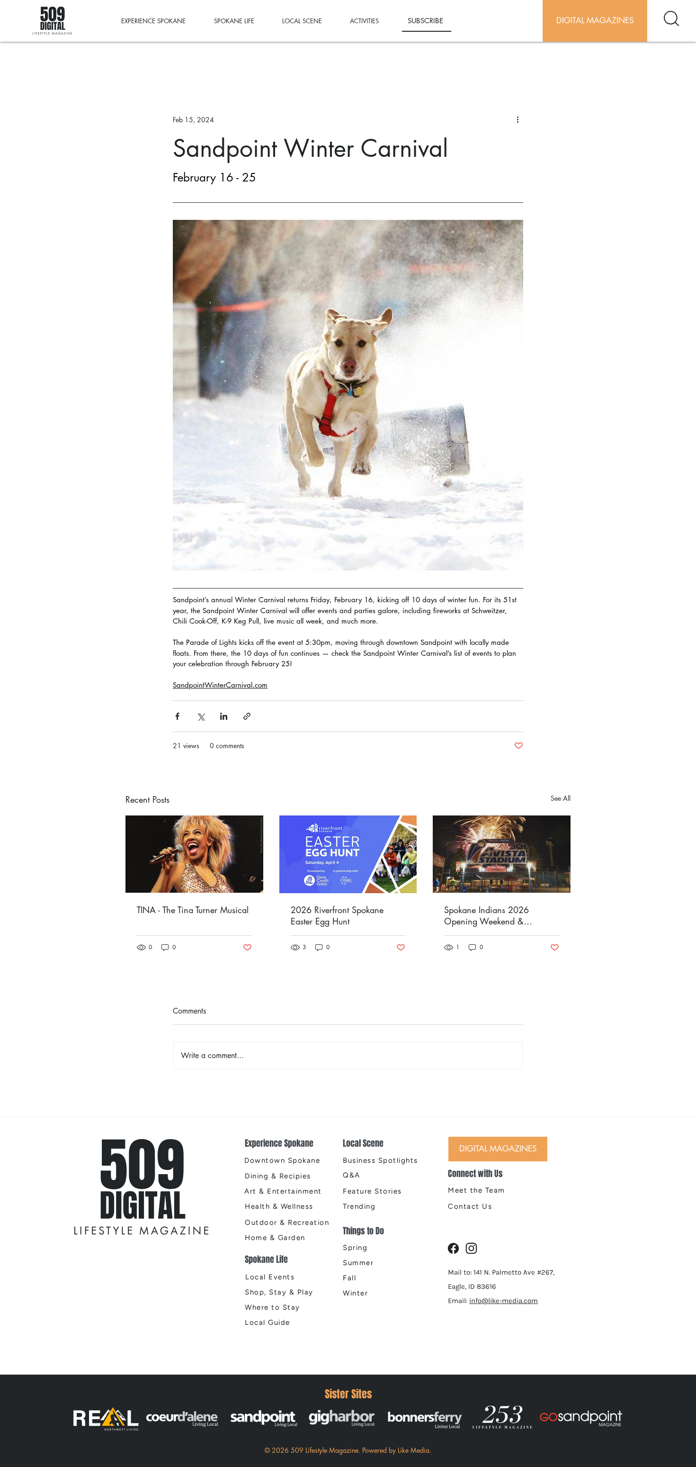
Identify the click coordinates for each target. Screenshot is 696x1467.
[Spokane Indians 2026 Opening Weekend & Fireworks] (502, 854)
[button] (162, 21)
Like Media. (414, 1450)
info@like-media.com (503, 1300)
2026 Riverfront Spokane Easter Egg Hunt (337, 915)
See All (561, 798)
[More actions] (517, 119)
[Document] (671, 18)
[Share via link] (246, 716)
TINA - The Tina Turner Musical (193, 909)
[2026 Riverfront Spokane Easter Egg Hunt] (348, 854)
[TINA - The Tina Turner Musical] (194, 854)
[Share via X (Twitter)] (200, 716)
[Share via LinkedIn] (223, 716)
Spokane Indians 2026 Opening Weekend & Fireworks (486, 915)
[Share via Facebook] (177, 716)
